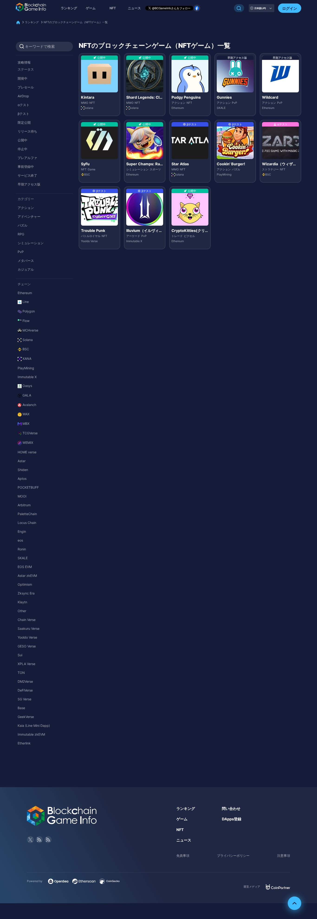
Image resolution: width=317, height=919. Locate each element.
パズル (22, 225)
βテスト (23, 114)
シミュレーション (31, 243)
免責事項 (182, 855)
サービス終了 (27, 175)
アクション (26, 208)
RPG (21, 234)
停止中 (22, 149)
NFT (113, 8)
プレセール (26, 87)
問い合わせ (231, 808)
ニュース (183, 840)
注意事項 (283, 855)
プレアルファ (27, 158)
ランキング (69, 8)
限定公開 (24, 122)
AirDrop (23, 96)
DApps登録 (231, 819)
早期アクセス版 (29, 184)
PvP (21, 252)
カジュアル (26, 269)
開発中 (22, 78)
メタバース (26, 261)
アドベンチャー (29, 216)
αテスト (23, 105)
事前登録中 (26, 167)
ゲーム (91, 8)
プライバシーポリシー (233, 855)
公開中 (22, 140)
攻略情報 (24, 62)
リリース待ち (27, 131)
